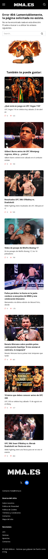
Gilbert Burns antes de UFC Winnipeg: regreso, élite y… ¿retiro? (22, 153)
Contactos (6, 516)
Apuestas (6, 538)
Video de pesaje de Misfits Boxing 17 (21, 247)
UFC (3, 532)
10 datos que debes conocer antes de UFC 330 (24, 396)
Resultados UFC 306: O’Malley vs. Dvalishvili (20, 201)
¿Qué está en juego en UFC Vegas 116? (22, 106)
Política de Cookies (9, 509)
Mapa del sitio (7, 519)
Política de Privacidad (10, 506)
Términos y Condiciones (11, 513)
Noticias (5, 535)
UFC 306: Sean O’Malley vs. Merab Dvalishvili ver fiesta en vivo (20, 445)
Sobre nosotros (8, 503)
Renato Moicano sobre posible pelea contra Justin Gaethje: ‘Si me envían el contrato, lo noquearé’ (22, 347)
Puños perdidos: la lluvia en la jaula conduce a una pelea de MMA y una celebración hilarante (21, 296)
